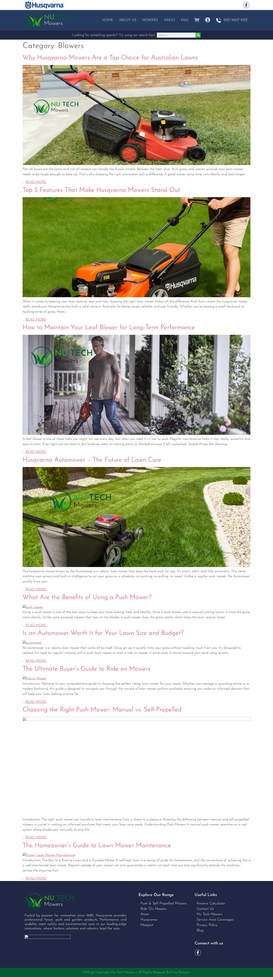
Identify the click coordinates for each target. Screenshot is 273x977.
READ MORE (35, 182)
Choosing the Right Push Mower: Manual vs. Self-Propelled (102, 710)
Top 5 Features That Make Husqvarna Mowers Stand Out (101, 190)
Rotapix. (185, 972)
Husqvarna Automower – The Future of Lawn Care (92, 460)
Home (107, 20)
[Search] (198, 35)
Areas (169, 20)
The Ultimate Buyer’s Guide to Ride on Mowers (86, 669)
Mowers (150, 20)
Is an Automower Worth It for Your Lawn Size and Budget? (103, 633)
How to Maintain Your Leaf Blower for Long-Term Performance (109, 327)
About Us (127, 20)
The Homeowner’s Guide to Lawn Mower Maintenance (97, 845)
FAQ (184, 20)
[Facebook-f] (246, 5)
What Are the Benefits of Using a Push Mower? (87, 597)
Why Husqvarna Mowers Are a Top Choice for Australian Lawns (110, 58)
